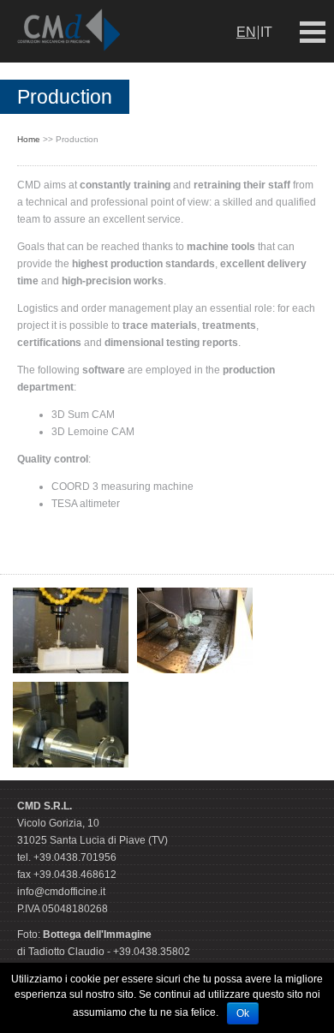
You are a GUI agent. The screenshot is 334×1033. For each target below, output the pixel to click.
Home (28, 139)
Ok (242, 1013)
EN (246, 32)
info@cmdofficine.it (61, 892)
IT (266, 32)
